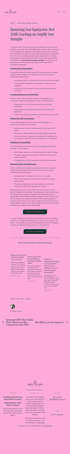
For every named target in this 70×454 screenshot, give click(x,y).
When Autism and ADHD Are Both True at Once (18, 257)
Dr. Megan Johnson (31, 23)
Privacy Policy (47, 426)
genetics (28, 299)
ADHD (12, 299)
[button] (56, 248)
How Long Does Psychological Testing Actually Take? (34, 259)
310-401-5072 (57, 397)
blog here (60, 414)
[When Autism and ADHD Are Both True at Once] (18, 251)
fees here (41, 422)
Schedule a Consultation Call (35, 212)
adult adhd (20, 299)
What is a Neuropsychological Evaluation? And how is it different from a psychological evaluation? (51, 266)
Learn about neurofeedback (35, 231)
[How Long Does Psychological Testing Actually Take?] (35, 252)
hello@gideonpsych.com (57, 399)
